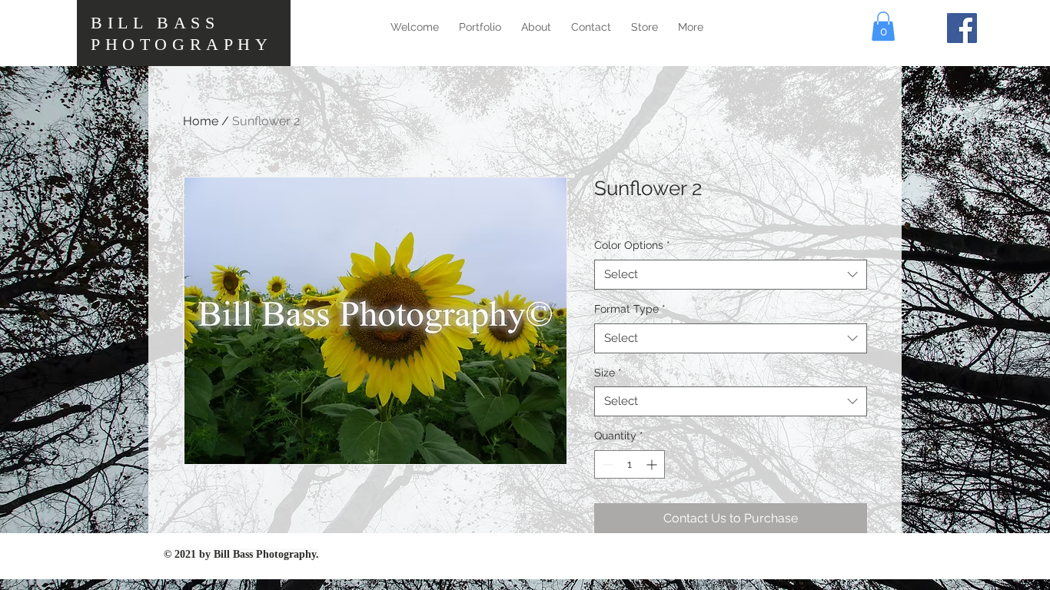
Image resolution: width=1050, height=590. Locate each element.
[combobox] (730, 275)
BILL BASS (155, 22)
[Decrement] (606, 464)
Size (608, 372)
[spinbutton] (629, 464)
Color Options (632, 245)
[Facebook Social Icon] (962, 28)
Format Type (630, 309)
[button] (883, 26)
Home (200, 121)
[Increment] (653, 464)
